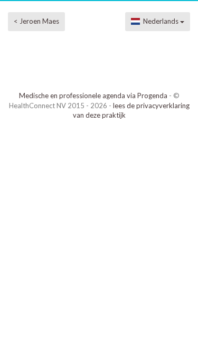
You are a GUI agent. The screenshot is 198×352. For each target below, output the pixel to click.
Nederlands (160, 21)
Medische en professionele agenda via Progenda (93, 95)
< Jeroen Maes (36, 21)
